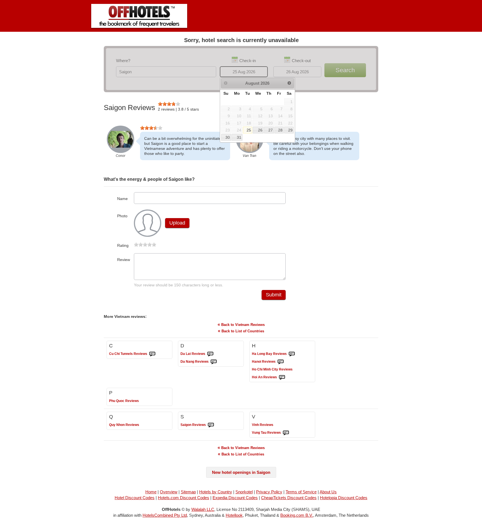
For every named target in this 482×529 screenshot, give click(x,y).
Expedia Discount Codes (235, 497)
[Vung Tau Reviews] (286, 432)
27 (270, 130)
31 (239, 137)
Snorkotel (244, 491)
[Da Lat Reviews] (210, 354)
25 (249, 130)
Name (122, 198)
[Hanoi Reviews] (280, 361)
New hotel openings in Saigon (241, 472)
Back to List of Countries (241, 330)
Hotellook (234, 515)
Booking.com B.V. (296, 515)
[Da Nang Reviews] (213, 361)
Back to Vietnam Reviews (241, 324)
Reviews (128, 354)
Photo (122, 216)
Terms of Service (301, 491)
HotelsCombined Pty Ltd (165, 515)
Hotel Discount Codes (135, 497)
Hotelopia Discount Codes (343, 497)
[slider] (169, 104)
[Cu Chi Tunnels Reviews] (152, 354)
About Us (328, 491)
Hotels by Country (215, 491)
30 (227, 137)
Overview (168, 491)
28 (280, 130)
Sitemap (188, 491)
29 (290, 130)
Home (150, 491)
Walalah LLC (202, 509)
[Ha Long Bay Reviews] (291, 354)
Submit (273, 295)
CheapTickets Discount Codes (289, 497)
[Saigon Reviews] (211, 425)
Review (123, 259)
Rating (123, 245)
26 (260, 130)
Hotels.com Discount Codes (183, 497)
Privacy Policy (269, 491)
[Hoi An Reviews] (282, 377)
